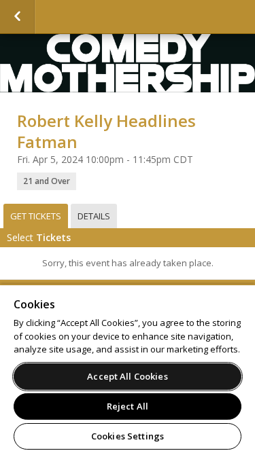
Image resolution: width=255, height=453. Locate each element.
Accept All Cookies (127, 376)
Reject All (127, 406)
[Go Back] (17, 17)
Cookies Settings (127, 436)
